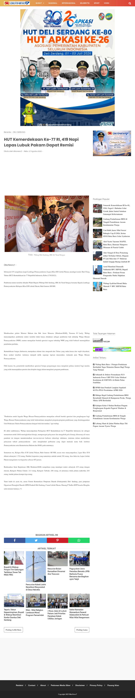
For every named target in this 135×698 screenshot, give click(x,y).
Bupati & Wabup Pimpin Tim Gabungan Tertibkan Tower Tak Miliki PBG (13, 571)
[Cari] (130, 3)
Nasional (53, 3)
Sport (97, 3)
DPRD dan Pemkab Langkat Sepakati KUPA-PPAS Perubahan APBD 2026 (109, 389)
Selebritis (85, 3)
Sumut (39, 3)
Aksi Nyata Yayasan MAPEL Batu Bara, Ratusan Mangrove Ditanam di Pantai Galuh (115, 244)
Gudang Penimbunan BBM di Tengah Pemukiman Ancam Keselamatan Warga (115, 222)
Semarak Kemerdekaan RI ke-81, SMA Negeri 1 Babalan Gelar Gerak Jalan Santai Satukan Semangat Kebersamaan (116, 210)
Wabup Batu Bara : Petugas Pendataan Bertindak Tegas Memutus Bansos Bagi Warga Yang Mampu (111, 367)
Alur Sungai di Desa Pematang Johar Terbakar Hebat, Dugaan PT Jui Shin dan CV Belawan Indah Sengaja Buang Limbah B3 (116, 257)
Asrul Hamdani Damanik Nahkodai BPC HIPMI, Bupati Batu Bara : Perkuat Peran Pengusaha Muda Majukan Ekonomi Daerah (110, 272)
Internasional (69, 3)
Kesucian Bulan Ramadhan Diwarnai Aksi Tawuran (56, 571)
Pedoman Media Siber (60, 685)
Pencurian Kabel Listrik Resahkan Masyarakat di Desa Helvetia (36, 587)
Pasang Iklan (113, 685)
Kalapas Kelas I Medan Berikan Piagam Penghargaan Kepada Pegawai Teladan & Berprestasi (110, 408)
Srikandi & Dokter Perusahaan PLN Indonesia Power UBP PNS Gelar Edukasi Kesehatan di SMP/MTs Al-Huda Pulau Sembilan (109, 378)
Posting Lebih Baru (13, 629)
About (43, 685)
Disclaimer (80, 685)
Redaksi (19, 685)
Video (106, 3)
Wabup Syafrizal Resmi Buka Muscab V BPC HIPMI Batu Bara (115, 286)
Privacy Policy (96, 685)
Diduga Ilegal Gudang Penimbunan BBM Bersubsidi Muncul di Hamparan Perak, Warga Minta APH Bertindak (112, 398)
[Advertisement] (47, 173)
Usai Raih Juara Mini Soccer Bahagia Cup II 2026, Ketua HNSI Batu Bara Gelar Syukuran (116, 233)
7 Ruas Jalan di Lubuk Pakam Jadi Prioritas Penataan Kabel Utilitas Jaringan (57, 615)
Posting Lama (82, 629)
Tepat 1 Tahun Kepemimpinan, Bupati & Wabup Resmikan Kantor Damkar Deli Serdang (14, 615)
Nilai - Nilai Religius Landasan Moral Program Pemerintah (35, 612)
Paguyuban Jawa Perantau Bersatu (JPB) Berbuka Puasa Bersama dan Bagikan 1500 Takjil (79, 574)
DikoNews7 (73, 694)
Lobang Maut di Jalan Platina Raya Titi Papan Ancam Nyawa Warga (110, 425)
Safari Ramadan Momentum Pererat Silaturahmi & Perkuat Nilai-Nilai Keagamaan (79, 614)
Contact (31, 685)
